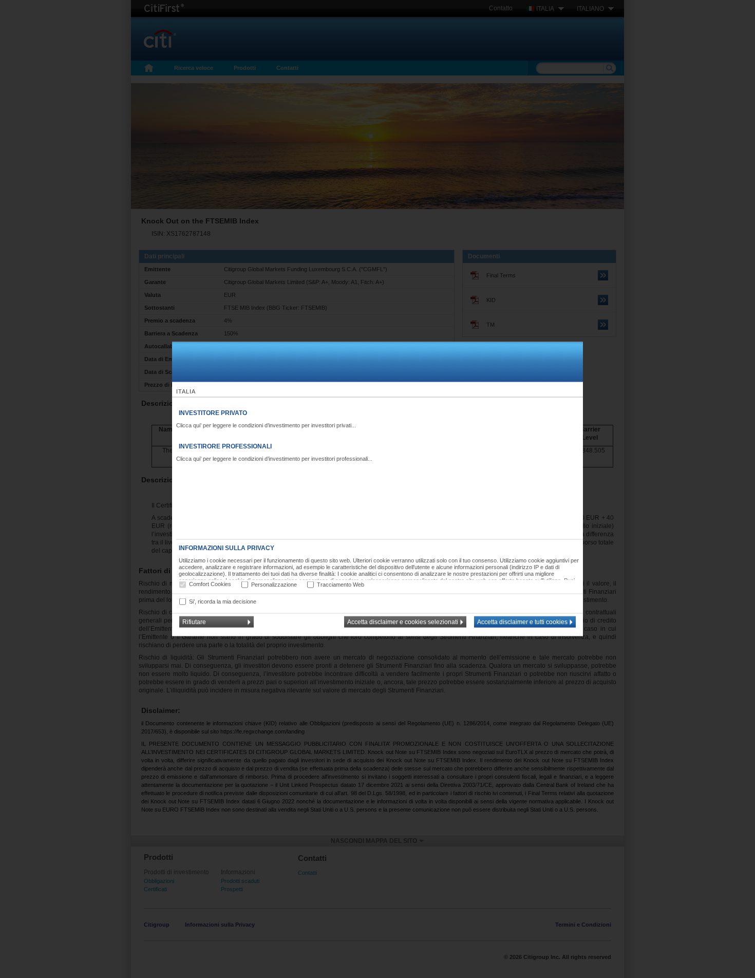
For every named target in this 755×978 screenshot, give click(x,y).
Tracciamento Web (340, 584)
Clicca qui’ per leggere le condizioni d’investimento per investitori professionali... (274, 459)
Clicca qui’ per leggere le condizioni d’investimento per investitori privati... (266, 425)
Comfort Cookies (210, 584)
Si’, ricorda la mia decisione (222, 601)
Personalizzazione (274, 584)
